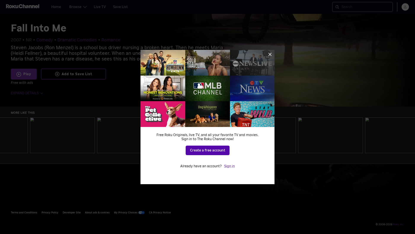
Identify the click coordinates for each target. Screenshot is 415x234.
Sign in (229, 166)
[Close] (270, 54)
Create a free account (207, 150)
